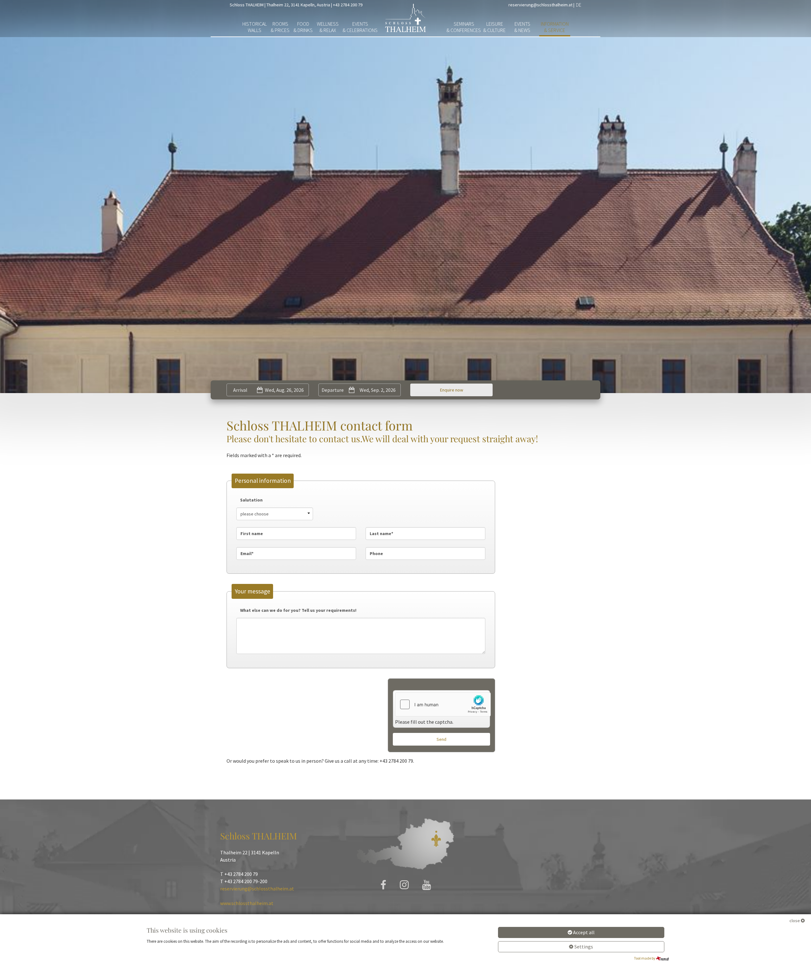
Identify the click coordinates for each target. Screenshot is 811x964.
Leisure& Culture (494, 27)
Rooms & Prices (280, 27)
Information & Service (555, 27)
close (794, 920)
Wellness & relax (328, 27)
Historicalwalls (254, 27)
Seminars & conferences (464, 27)
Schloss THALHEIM (247, 5)
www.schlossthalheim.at (246, 903)
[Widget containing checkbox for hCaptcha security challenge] (443, 704)
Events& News (522, 27)
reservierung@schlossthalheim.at (540, 5)
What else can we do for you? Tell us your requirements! (298, 610)
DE (578, 5)
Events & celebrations (360, 27)
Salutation (251, 500)
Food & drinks (303, 27)
